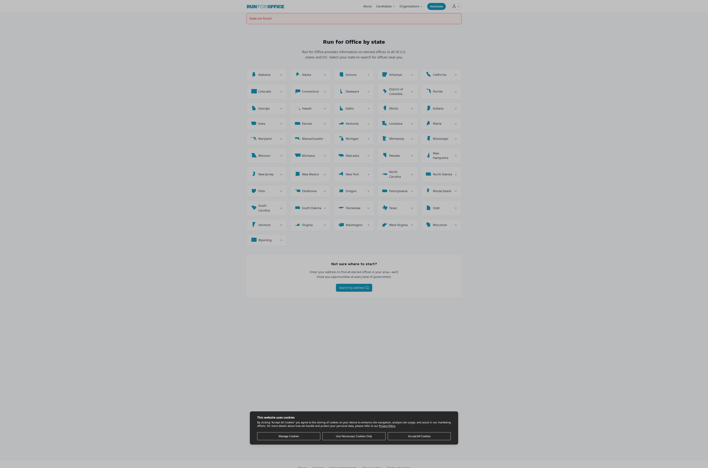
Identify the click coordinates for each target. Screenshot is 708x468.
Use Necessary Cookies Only (354, 436)
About (367, 6)
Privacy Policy (387, 426)
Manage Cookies (289, 436)
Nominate (436, 6)
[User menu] (456, 6)
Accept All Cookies (419, 436)
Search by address (352, 288)
